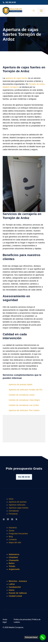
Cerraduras (14, 511)
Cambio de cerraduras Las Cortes (24, 405)
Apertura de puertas (17, 502)
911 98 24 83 (11, 2)
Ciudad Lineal (15, 596)
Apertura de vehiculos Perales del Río (25, 390)
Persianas (13, 514)
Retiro (12, 563)
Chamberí (13, 557)
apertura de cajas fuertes (16, 78)
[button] (33, 10)
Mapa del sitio (15, 542)
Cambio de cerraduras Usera (21, 395)
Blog (11, 536)
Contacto (13, 539)
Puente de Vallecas (18, 593)
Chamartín (14, 560)
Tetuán (12, 566)
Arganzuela (14, 569)
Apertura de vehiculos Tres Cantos (24, 410)
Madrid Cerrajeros (11, 87)
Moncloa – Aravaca (18, 581)
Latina (12, 584)
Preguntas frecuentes (18, 533)
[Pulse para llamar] (43, 637)
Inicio (11, 499)
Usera (11, 590)
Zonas (11, 530)
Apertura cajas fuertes (18, 508)
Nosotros (13, 528)
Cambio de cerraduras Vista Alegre (24, 400)
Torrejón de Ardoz (37, 84)
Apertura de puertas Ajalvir (20, 384)
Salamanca (14, 554)
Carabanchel (15, 587)
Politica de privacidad (22, 619)
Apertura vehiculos (17, 505)
